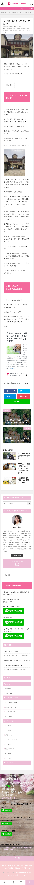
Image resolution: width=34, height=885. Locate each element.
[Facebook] (10, 391)
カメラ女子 (17, 28)
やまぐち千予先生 (9, 28)
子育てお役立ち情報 (10, 711)
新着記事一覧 (12, 12)
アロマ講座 (8, 725)
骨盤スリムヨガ (9, 749)
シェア (12, 883)
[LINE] (17, 401)
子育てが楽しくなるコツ (11, 698)
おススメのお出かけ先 (11, 702)
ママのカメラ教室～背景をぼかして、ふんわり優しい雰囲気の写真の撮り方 (24, 468)
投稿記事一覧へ (16, 555)
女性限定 (20, 30)
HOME (5, 12)
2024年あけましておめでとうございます (14, 669)
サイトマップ (26, 868)
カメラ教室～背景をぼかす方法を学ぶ (24, 455)
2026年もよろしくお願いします (12, 651)
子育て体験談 (8, 716)
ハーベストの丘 (9, 30)
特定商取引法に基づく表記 (11, 844)
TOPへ (29, 883)
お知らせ (7, 684)
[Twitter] (24, 391)
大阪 (16, 30)
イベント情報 (8, 693)
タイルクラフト (9, 744)
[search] (29, 503)
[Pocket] (23, 396)
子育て (25, 30)
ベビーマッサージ (10, 758)
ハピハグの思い (9, 763)
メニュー (21, 883)
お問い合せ (11, 865)
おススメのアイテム (10, 707)
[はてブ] (10, 396)
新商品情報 (8, 688)
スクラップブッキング (11, 739)
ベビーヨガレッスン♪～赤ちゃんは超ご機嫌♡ (16, 656)
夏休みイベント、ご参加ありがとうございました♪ (17, 660)
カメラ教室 (18, 26)
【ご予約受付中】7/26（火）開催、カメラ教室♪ (24, 480)
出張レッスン (8, 735)
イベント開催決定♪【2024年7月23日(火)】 (15, 665)
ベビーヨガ (8, 753)
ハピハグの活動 (23, 12)
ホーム (4, 865)
